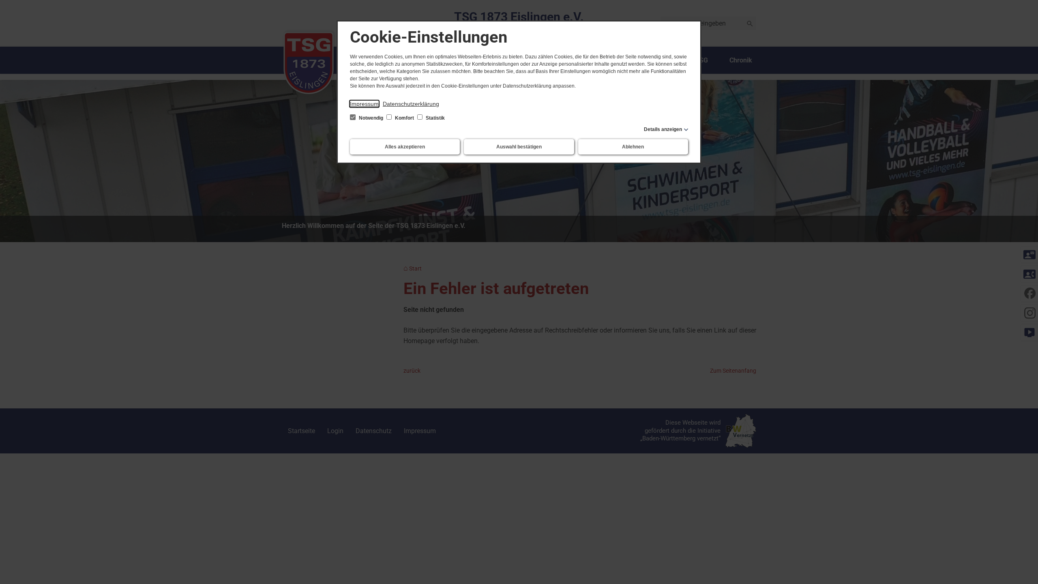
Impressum (364, 104)
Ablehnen (633, 147)
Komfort (404, 118)
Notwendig (371, 118)
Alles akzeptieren (405, 147)
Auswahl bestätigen (519, 147)
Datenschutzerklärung (411, 104)
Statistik (435, 118)
